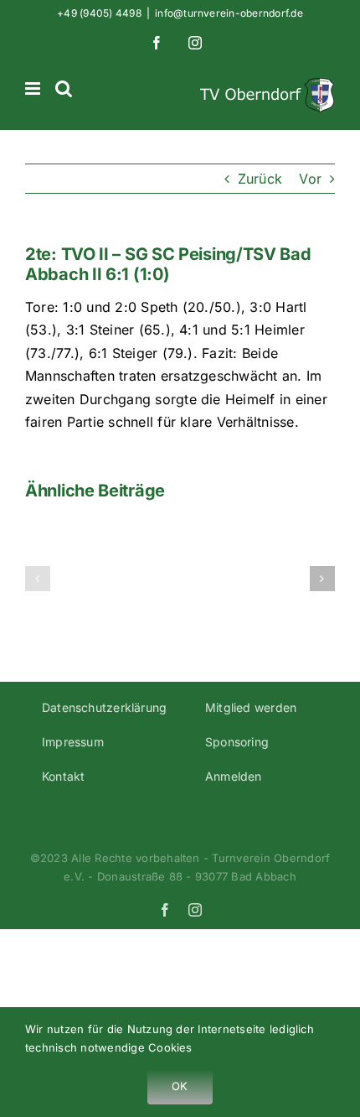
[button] (37, 578)
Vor (310, 178)
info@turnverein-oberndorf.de (229, 13)
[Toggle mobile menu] (34, 88)
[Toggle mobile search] (63, 88)
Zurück (260, 178)
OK (180, 1086)
